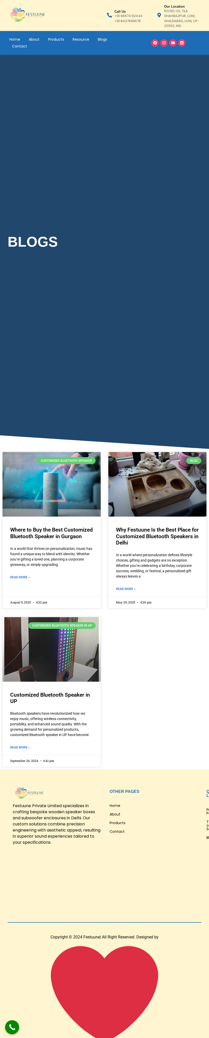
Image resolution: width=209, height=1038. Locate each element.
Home (14, 39)
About (34, 39)
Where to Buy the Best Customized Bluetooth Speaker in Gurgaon (51, 533)
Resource (81, 39)
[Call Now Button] (12, 1027)
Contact (19, 46)
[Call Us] (109, 15)
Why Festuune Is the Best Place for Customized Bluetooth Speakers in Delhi (157, 536)
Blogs (102, 39)
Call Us (120, 11)
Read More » (20, 577)
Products (56, 39)
